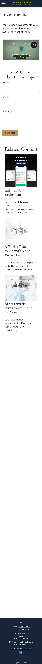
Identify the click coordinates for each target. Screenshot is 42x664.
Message (7, 111)
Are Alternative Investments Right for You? (18, 308)
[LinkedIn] (20, 652)
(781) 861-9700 (24, 627)
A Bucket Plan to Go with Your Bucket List (17, 251)
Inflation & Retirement (13, 192)
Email (5, 96)
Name (5, 82)
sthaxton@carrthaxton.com (21, 649)
